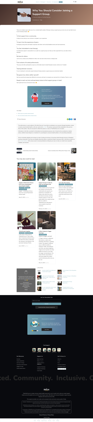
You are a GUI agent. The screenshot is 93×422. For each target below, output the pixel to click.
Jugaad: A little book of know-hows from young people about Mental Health (26, 184)
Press (59, 362)
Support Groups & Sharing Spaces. (26, 283)
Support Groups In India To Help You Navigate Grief (45, 183)
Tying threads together (24, 231)
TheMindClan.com (35, 20)
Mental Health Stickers (21, 368)
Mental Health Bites (20, 361)
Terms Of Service (43, 415)
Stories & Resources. (26, 286)
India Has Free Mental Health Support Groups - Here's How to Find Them (48, 277)
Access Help (47, 103)
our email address (23, 141)
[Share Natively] (75, 119)
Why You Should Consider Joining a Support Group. (27, 115)
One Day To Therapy (20, 362)
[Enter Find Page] (74, 2)
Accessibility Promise (62, 366)
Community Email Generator (22, 364)
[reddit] (73, 119)
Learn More (47, 329)
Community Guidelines (62, 364)
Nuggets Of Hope (20, 366)
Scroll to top (46, 417)
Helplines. (26, 287)
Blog (41, 20)
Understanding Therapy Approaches (67, 282)
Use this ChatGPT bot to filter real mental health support (49, 271)
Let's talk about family (64, 182)
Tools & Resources (22, 119)
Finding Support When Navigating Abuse (69, 271)
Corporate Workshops (41, 367)
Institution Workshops (41, 368)
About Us (38, 2)
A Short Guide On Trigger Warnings (45, 232)
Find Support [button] (42, 2)
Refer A (41, 361)
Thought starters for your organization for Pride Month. (68, 288)
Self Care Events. (26, 285)
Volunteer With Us (40, 362)
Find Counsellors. (26, 282)
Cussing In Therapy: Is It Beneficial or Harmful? (69, 276)
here (67, 412)
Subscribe (46, 303)
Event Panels (39, 370)
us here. (45, 127)
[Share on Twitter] (71, 119)
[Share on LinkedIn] (69, 119)
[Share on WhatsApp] (68, 119)
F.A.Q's (59, 361)
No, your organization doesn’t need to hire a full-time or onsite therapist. (49, 288)
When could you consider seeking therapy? (26, 113)
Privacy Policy (51, 415)
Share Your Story (40, 359)
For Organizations (57, 2)
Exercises (18, 359)
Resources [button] (49, 2)
